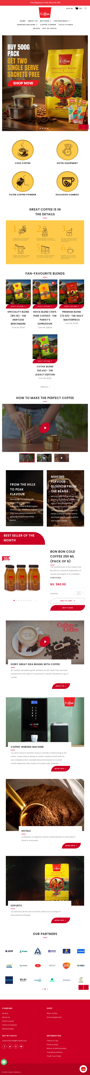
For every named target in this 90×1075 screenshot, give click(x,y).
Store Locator (8, 1021)
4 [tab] (47, 128)
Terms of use (52, 1040)
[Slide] (45, 83)
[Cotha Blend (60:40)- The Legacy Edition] (45, 346)
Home (23, 21)
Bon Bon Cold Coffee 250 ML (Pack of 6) (62, 556)
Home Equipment (54, 1017)
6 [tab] (26, 600)
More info (59, 769)
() (80, 8)
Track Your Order (54, 1056)
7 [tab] (28, 600)
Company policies (54, 1052)
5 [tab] (50, 128)
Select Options (17, 306)
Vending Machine (26, 25)
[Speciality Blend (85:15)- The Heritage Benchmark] (18, 291)
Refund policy (8, 1029)
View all (44, 387)
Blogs (37, 28)
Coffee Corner (48, 25)
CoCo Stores (66, 25)
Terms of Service (9, 1025)
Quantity (54, 593)
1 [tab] (40, 128)
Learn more (55, 577)
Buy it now (68, 608)
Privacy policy (52, 1044)
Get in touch (49, 28)
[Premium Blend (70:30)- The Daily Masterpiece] (71, 291)
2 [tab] (42, 128)
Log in (69, 8)
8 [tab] (31, 600)
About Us (60, 686)
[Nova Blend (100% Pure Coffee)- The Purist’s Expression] (45, 291)
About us (33, 21)
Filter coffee (52, 1013)
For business (61, 21)
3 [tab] (45, 128)
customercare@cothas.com (14, 1040)
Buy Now (44, 21)
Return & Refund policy (56, 1048)
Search (5, 1013)
